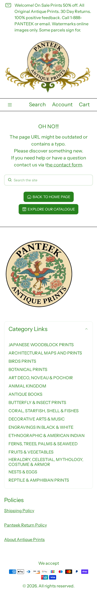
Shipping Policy (19, 510)
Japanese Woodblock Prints (41, 344)
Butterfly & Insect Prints (37, 402)
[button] (37, 105)
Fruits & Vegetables (31, 452)
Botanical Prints (28, 369)
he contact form (64, 165)
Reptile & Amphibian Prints (39, 480)
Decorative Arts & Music (37, 419)
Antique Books (25, 394)
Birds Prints (22, 361)
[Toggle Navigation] (10, 105)
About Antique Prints (24, 539)
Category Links (28, 329)
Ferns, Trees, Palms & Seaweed (43, 443)
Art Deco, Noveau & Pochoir (41, 377)
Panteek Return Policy (25, 525)
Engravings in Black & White (41, 427)
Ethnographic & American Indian (47, 435)
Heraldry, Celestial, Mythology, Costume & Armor (46, 462)
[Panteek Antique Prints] (48, 66)
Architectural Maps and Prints (45, 352)
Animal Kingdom (27, 385)
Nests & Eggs (23, 471)
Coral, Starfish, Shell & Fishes (44, 410)
